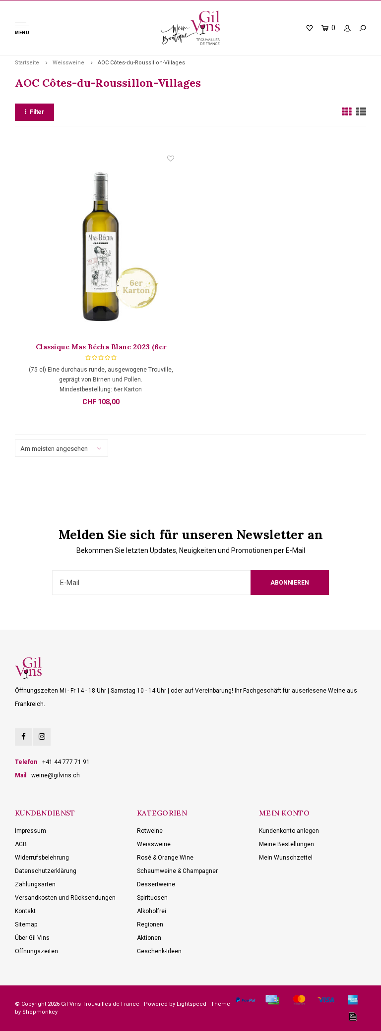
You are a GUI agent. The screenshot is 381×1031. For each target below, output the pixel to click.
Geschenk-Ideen (159, 951)
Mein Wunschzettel (286, 857)
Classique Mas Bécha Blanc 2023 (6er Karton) (101, 347)
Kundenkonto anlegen (289, 830)
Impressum (30, 830)
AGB (21, 844)
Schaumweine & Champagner (177, 871)
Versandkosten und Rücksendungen (65, 897)
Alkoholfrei (151, 911)
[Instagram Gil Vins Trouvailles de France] (42, 737)
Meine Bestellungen (286, 844)
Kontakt (25, 911)
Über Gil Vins (32, 937)
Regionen (150, 924)
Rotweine (150, 830)
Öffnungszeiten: (37, 951)
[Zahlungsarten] (245, 999)
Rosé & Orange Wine (165, 857)
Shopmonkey (40, 1012)
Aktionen (149, 937)
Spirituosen (152, 897)
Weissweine (68, 62)
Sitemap (26, 924)
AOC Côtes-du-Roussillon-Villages (141, 62)
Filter (37, 112)
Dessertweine (156, 884)
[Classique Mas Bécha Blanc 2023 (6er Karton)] (100, 248)
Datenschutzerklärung (45, 871)
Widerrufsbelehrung (42, 857)
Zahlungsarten (35, 884)
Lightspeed (191, 1004)
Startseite (27, 62)
